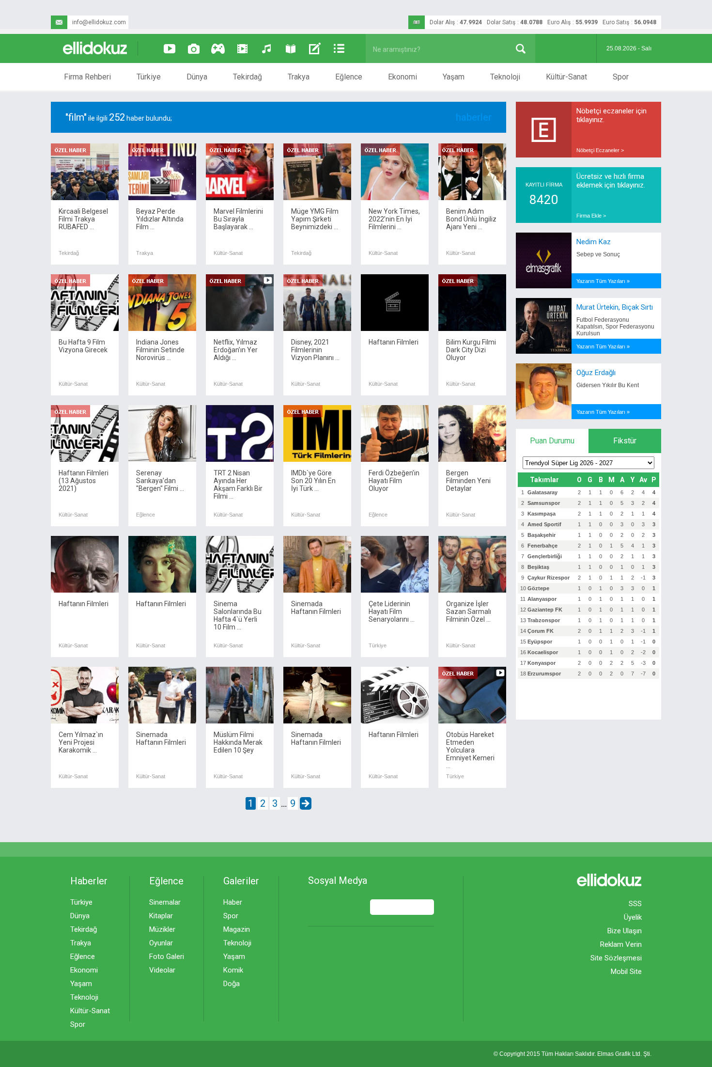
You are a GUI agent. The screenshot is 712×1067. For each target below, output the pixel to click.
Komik (233, 970)
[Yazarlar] (315, 48)
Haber (232, 902)
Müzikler (162, 929)
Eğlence (348, 76)
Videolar (162, 970)
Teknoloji (505, 76)
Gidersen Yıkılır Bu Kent (607, 385)
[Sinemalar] (242, 48)
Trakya (299, 76)
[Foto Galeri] (194, 48)
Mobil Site (626, 971)
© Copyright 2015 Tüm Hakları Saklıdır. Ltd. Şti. (572, 1054)
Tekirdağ (247, 76)
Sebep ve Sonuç (598, 254)
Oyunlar (161, 943)
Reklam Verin (621, 944)
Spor (621, 76)
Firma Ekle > (591, 216)
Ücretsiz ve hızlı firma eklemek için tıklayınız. (610, 180)
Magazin (236, 929)
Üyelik (633, 917)
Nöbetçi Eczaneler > (600, 150)
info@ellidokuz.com (99, 22)
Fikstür (624, 440)
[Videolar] (169, 48)
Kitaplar (161, 915)
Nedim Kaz (593, 241)
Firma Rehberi (87, 76)
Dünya (196, 76)
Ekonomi (402, 76)
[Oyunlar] (218, 48)
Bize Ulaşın (624, 930)
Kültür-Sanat (566, 76)
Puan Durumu (552, 440)
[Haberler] (339, 48)
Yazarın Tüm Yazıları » (603, 281)
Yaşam (453, 76)
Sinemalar (165, 902)
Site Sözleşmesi (616, 958)
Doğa (231, 983)
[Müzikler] (266, 48)
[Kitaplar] (291, 48)
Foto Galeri (166, 956)
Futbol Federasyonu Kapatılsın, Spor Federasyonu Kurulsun (615, 326)
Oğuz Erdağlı (596, 372)
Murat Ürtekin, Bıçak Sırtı (614, 307)
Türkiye (149, 76)
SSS (635, 903)
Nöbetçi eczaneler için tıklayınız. (611, 115)
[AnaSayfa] (95, 49)
